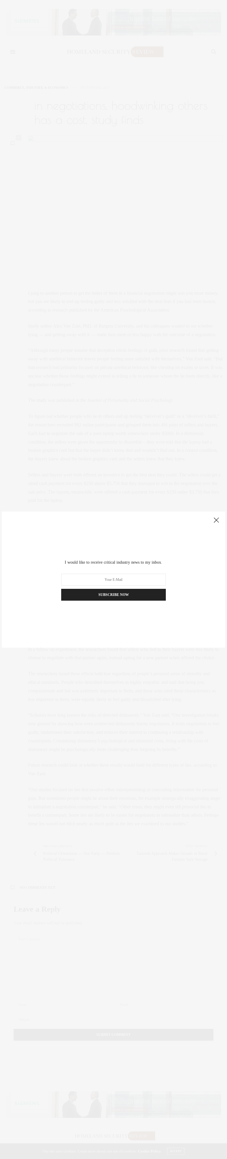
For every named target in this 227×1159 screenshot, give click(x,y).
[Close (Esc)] (216, 520)
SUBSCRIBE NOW (113, 595)
